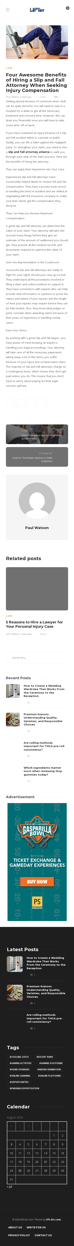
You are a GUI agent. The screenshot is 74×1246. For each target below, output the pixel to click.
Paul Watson (12, 97)
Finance (45, 453)
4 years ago (26, 634)
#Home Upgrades (19, 1069)
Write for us (36, 1227)
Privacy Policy (19, 1235)
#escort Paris (45, 1057)
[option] (37, 601)
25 (20, 1170)
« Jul (9, 1186)
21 (45, 1162)
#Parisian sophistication (24, 1088)
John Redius (12, 634)
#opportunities (19, 1082)
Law (9, 68)
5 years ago (26, 97)
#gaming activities (20, 1063)
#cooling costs (19, 1057)
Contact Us (43, 1235)
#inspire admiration (49, 1069)
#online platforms (49, 1075)
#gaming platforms (51, 1063)
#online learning (20, 1075)
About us (15, 1227)
